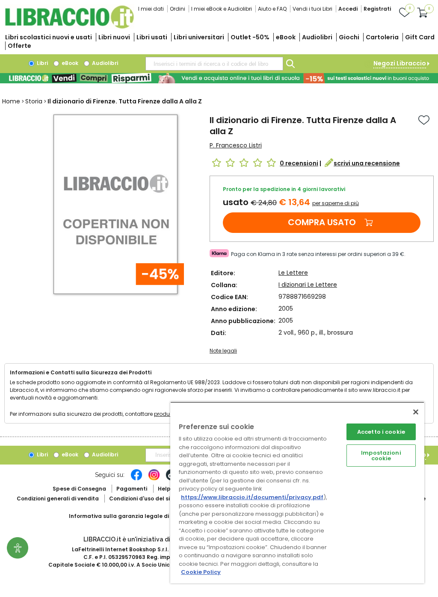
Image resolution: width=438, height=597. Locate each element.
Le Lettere (293, 272)
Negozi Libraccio (399, 63)
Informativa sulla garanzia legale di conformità (135, 516)
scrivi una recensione (367, 163)
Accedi (348, 8)
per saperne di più (335, 203)
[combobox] (214, 64)
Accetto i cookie (381, 432)
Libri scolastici (48, 37)
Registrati (377, 8)
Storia (33, 101)
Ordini (177, 8)
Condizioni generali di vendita (58, 498)
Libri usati (151, 37)
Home (11, 101)
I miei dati (151, 8)
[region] (297, 492)
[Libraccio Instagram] (154, 479)
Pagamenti (131, 488)
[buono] (219, 78)
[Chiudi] (415, 412)
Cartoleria (382, 37)
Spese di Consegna (79, 488)
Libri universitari (199, 37)
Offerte (19, 45)
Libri (42, 63)
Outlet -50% (250, 37)
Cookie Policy (201, 572)
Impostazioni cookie (381, 455)
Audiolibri (317, 37)
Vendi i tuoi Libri (312, 8)
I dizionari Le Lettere (307, 284)
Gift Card (420, 37)
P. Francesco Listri (236, 145)
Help (164, 488)
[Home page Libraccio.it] (69, 26)
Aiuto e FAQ (272, 8)
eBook (286, 37)
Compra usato (322, 222)
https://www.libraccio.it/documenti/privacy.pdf (252, 497)
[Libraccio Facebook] (136, 479)
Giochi (349, 37)
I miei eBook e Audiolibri (221, 8)
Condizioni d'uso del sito (142, 498)
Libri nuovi (114, 37)
